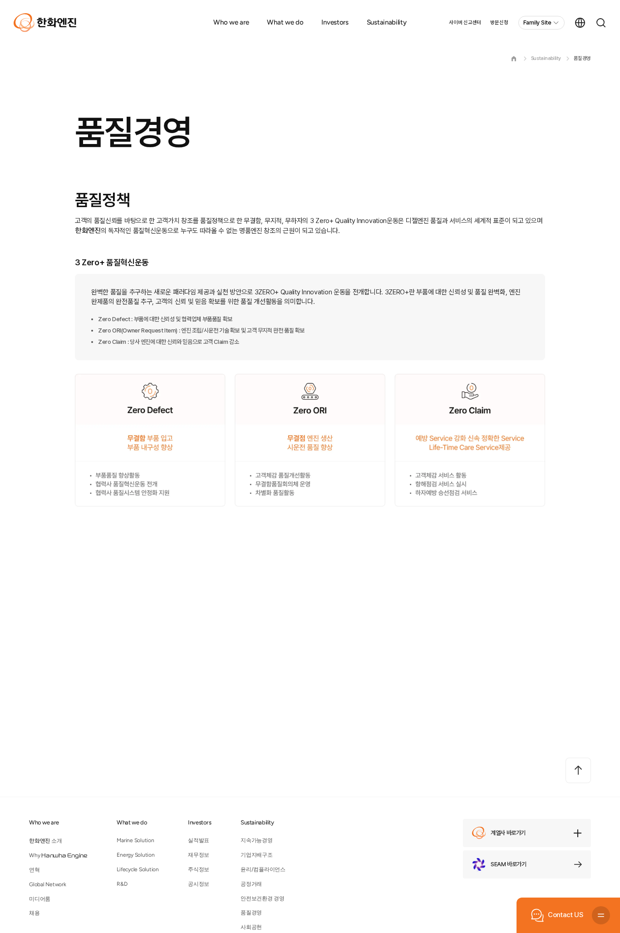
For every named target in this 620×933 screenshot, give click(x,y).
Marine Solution (135, 840)
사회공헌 (251, 927)
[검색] (600, 22)
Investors (334, 22)
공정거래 (251, 884)
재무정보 (198, 855)
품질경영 (582, 58)
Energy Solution (135, 855)
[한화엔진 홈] (45, 22)
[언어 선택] (580, 22)
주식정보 (198, 869)
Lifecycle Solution (138, 869)
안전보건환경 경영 (263, 898)
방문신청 (499, 22)
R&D (122, 884)
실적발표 (198, 840)
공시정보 (198, 884)
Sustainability (387, 22)
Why (58, 855)
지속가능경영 (257, 840)
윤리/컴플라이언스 (263, 869)
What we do (285, 22)
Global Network (47, 884)
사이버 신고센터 (465, 22)
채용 (34, 913)
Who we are (231, 22)
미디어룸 (39, 899)
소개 (45, 841)
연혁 (34, 870)
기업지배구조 (257, 855)
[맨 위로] (578, 770)
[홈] (513, 58)
